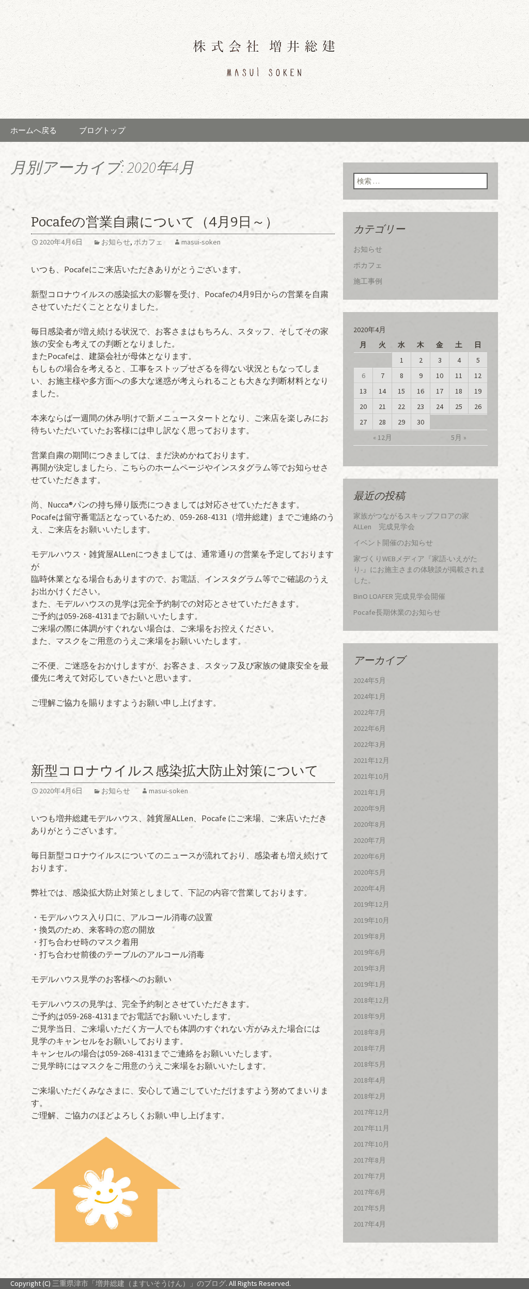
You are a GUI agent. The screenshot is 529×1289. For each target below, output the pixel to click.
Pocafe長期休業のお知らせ (397, 612)
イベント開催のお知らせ (393, 542)
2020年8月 (369, 824)
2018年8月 (369, 1032)
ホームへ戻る (33, 130)
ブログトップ (102, 130)
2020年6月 (369, 856)
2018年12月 (371, 1000)
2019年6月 (369, 952)
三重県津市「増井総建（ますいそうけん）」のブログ (139, 1283)
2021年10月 (371, 776)
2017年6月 (369, 1192)
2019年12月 (371, 904)
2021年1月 (369, 792)
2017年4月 (369, 1224)
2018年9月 (369, 1016)
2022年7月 (369, 712)
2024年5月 (369, 680)
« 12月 (382, 437)
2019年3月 (369, 968)
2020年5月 (369, 872)
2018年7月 (369, 1048)
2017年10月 (371, 1144)
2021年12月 (371, 760)
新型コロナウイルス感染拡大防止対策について (175, 771)
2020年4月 (369, 888)
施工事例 (367, 281)
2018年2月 (369, 1096)
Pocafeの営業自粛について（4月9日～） (154, 222)
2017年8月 (369, 1160)
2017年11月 (371, 1128)
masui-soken (201, 242)
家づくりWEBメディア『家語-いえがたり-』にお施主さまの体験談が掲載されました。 (419, 569)
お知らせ (115, 242)
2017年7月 (369, 1176)
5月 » (458, 437)
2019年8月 (369, 936)
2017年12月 (371, 1112)
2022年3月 (369, 744)
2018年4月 (369, 1080)
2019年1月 (369, 984)
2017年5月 (369, 1208)
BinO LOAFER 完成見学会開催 (399, 596)
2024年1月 (369, 696)
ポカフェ (148, 242)
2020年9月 (369, 808)
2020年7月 (369, 840)
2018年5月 (369, 1064)
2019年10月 (371, 920)
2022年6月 (369, 728)
